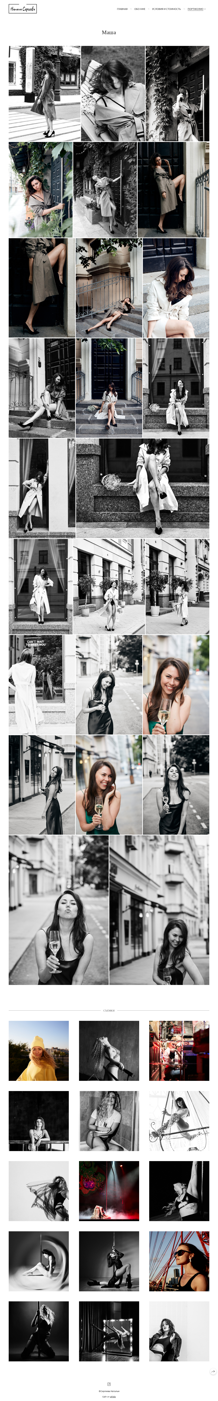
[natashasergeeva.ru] (23, 8)
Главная (122, 8)
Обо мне (139, 8)
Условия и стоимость (166, 8)
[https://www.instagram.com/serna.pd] (109, 1384)
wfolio (113, 1396)
